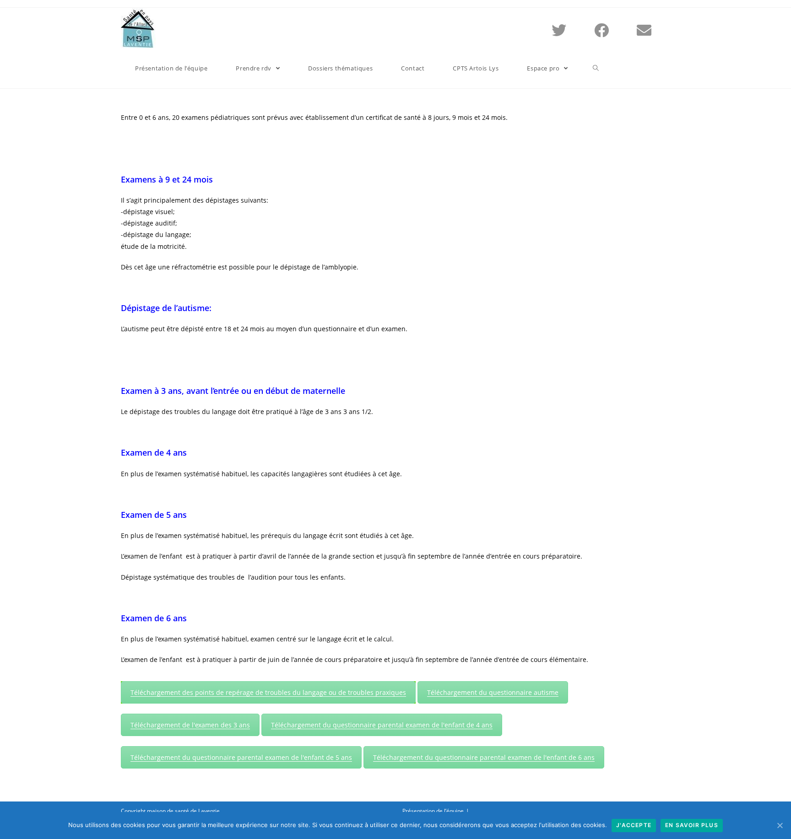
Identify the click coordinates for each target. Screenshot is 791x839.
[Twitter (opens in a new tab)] (570, 28)
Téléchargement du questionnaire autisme (492, 692)
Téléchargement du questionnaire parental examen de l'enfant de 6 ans (484, 757)
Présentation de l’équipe (433, 811)
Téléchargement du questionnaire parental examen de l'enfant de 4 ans (382, 725)
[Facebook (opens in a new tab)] (612, 28)
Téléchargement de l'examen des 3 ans (190, 725)
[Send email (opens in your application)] (655, 28)
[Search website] (595, 68)
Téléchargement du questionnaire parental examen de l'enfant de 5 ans (241, 757)
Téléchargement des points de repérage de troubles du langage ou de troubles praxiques (268, 692)
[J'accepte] (779, 825)
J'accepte (633, 825)
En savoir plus (691, 825)
